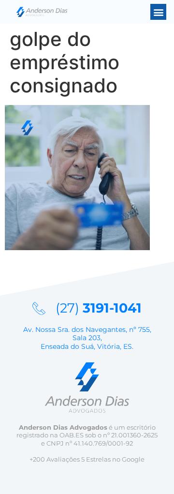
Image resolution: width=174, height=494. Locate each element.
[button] (158, 12)
